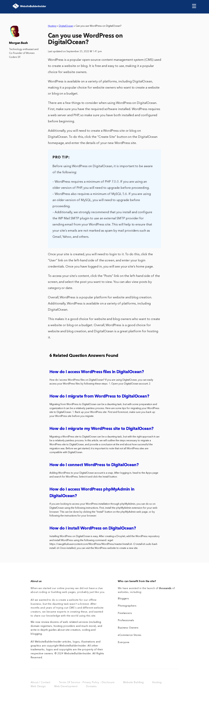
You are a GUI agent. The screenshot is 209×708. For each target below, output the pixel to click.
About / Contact (40, 682)
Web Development (66, 686)
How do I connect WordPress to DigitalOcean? (94, 465)
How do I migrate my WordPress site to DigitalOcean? (101, 429)
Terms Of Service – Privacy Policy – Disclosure (87, 682)
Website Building (133, 682)
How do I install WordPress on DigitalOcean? (92, 528)
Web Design (38, 686)
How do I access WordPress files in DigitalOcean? (96, 372)
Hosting (52, 26)
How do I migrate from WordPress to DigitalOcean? (99, 396)
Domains (91, 686)
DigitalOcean (66, 26)
